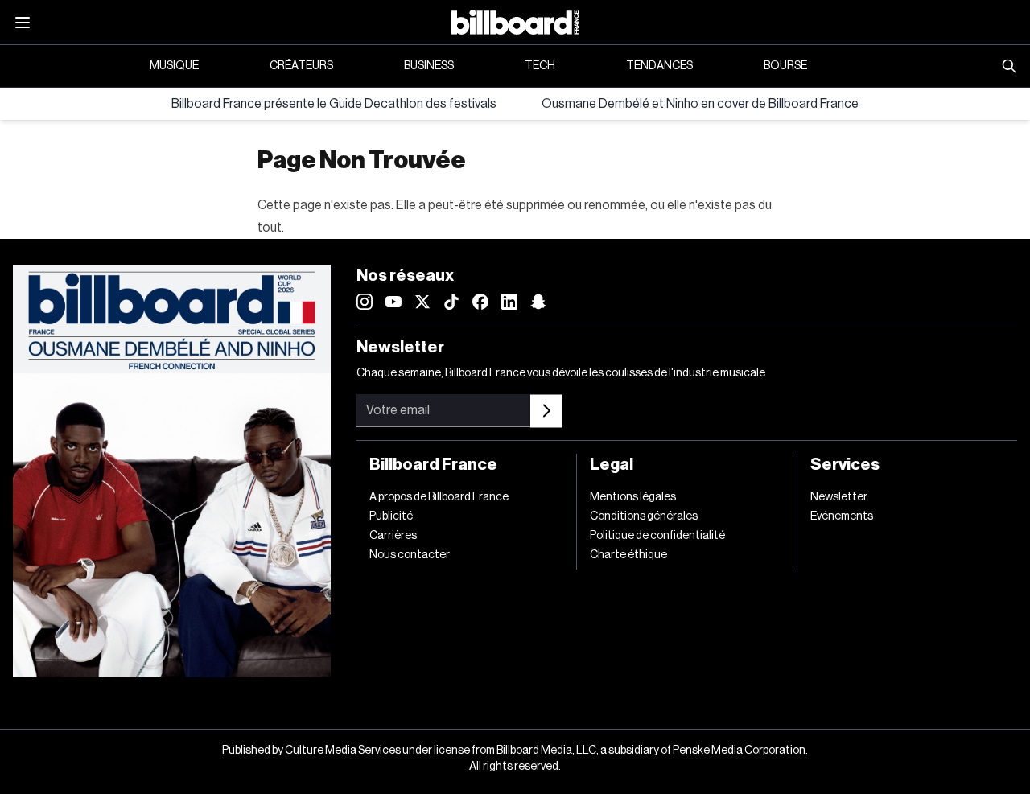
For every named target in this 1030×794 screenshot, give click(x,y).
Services (845, 465)
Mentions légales (633, 497)
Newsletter (838, 497)
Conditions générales (644, 516)
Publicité (391, 516)
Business (429, 66)
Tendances (659, 66)
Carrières (393, 535)
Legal (611, 465)
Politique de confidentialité (657, 535)
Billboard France (433, 465)
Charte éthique (628, 555)
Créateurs (301, 66)
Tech (540, 66)
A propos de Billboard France (439, 497)
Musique (174, 66)
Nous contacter (409, 555)
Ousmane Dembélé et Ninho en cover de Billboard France (700, 103)
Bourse (785, 66)
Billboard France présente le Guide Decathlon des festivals (333, 103)
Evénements (841, 516)
